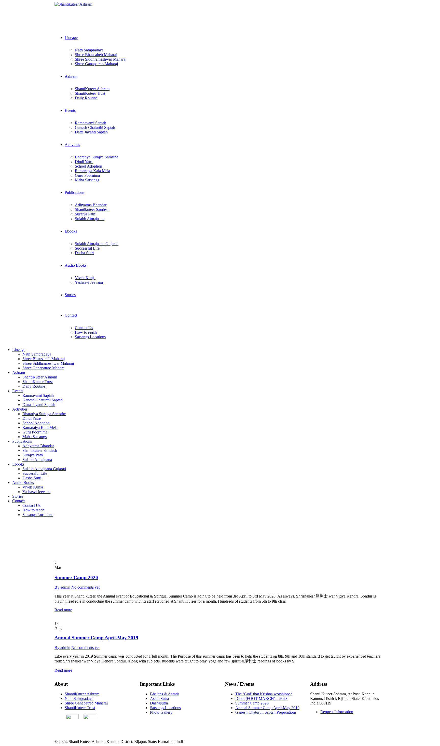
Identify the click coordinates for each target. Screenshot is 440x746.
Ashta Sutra (159, 698)
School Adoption (88, 166)
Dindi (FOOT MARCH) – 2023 (261, 698)
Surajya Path (85, 214)
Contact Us (84, 327)
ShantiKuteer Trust (90, 93)
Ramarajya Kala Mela (92, 171)
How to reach (86, 332)
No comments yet (85, 587)
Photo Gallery (161, 712)
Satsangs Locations (90, 337)
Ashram (71, 76)
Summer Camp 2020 (76, 577)
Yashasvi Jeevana (89, 282)
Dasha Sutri (84, 253)
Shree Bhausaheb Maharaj (96, 54)
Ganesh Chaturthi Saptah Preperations (265, 712)
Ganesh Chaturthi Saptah (95, 127)
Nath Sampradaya (89, 50)
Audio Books (75, 265)
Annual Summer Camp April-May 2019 (96, 637)
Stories (70, 295)
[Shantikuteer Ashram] (73, 4)
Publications (74, 192)
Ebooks (71, 231)
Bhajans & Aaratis (164, 694)
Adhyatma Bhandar (90, 205)
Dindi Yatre (84, 161)
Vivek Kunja (85, 278)
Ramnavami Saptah (90, 123)
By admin (62, 587)
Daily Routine (86, 98)
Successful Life (87, 248)
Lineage (71, 37)
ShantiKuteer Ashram (92, 89)
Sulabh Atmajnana (89, 218)
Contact (71, 315)
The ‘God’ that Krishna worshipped (264, 694)
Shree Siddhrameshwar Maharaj (100, 59)
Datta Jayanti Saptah (91, 132)
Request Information (336, 712)
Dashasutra (159, 703)
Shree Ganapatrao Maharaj (96, 64)
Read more (63, 610)
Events (70, 110)
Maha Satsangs (87, 180)
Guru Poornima (87, 175)
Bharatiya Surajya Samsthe (96, 157)
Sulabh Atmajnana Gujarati (96, 243)
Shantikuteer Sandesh (92, 209)
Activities (72, 144)
